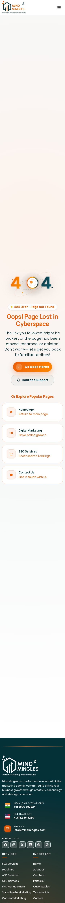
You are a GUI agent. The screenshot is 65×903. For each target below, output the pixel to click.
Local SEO (8, 869)
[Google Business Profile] (47, 844)
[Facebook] (5, 844)
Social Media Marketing (16, 892)
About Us (38, 869)
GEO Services (10, 881)
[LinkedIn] (30, 844)
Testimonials (41, 892)
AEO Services (10, 875)
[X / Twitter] (22, 844)
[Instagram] (13, 844)
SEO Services (10, 864)
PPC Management (13, 886)
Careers (38, 898)
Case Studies (41, 886)
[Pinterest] (38, 844)
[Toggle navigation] (59, 7)
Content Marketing (14, 898)
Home (37, 864)
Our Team (39, 875)
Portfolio (38, 881)
